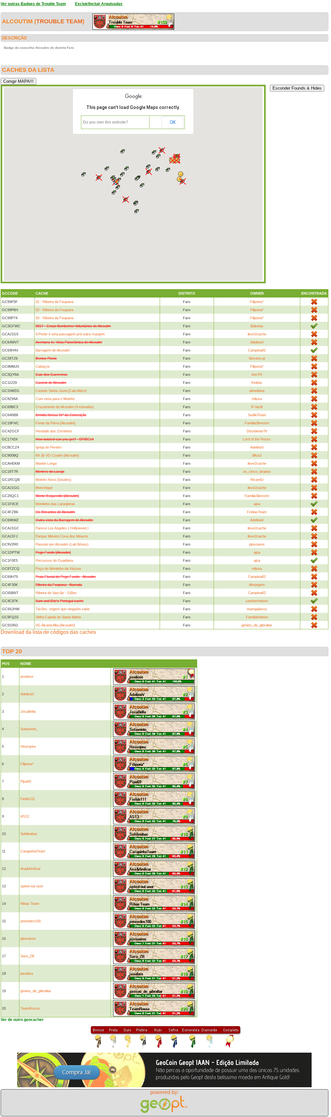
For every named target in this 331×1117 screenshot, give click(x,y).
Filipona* (256, 302)
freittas (256, 383)
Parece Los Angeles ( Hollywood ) (62, 528)
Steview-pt (257, 358)
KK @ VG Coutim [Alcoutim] (57, 455)
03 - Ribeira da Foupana (54, 318)
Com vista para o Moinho (55, 399)
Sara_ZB (27, 956)
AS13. (25, 816)
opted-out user (31, 886)
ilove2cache (257, 334)
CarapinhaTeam (32, 851)
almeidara (256, 391)
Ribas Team (29, 904)
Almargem (257, 585)
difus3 (257, 455)
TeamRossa (29, 1008)
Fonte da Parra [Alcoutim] (55, 423)
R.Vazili (256, 407)
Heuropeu (28, 746)
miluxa (257, 399)
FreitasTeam (257, 512)
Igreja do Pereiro (48, 447)
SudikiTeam (257, 415)
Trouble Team (59, 21)
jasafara (26, 973)
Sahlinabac (28, 834)
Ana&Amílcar (30, 869)
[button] (137, 178)
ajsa (257, 504)
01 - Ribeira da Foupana (54, 302)
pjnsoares (257, 544)
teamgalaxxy (257, 609)
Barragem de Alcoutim (53, 350)
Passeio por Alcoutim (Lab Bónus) (62, 544)
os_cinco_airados (257, 471)
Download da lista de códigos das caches (48, 632)
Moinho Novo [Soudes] (53, 480)
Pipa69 (25, 781)
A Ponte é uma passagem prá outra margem (70, 334)
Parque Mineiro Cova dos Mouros (62, 536)
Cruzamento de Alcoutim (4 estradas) (65, 407)
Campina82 (257, 350)
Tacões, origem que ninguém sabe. (63, 609)
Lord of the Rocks (257, 439)
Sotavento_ (29, 729)
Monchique (44, 488)
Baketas (257, 326)
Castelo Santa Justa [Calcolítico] (61, 391)
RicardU (257, 480)
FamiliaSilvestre (257, 423)
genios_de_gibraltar (256, 625)
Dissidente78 (257, 431)
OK (173, 122)
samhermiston (257, 601)
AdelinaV (257, 342)
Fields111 (27, 799)
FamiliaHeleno (257, 617)
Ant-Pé (256, 374)
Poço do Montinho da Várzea (58, 568)
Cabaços (43, 366)
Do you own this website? (105, 122)
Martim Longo (46, 463)
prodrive (26, 676)
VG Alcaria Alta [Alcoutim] (55, 625)
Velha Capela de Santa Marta (58, 617)
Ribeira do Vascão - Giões (56, 593)
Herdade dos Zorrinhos (54, 431)
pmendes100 (30, 921)
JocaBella (28, 711)
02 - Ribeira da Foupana (54, 310)
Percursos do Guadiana (54, 560)
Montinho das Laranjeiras (55, 504)
